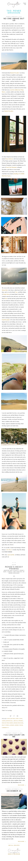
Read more (21, 785)
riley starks (5, 725)
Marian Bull (5, 290)
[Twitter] (10, 716)
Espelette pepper (6, 319)
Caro (16, 292)
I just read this (11, 554)
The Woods (9, 549)
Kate (6, 298)
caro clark (18, 718)
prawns (21, 720)
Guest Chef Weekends (11, 167)
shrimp (12, 725)
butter (13, 718)
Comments (5, 727)
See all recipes (13, 845)
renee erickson (18, 722)
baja (8, 718)
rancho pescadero (7, 722)
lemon (4, 720)
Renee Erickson (9, 159)
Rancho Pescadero (14, 73)
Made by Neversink (14, 854)
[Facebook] (13, 716)
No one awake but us (14, 19)
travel (21, 725)
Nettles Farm (6, 294)
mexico (16, 720)
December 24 (14, 791)
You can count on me (13, 736)
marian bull (9, 720)
